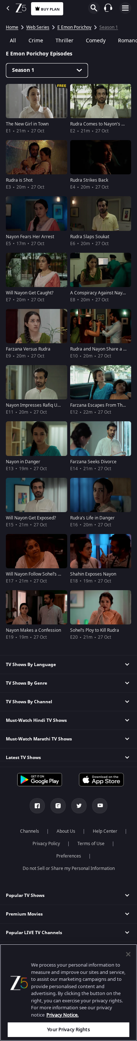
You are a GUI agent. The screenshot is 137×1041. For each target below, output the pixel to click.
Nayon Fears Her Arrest (30, 236)
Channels (29, 831)
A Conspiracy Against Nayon (99, 293)
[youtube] (99, 805)
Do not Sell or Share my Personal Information (69, 868)
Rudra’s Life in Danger (92, 518)
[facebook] (37, 805)
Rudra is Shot (19, 180)
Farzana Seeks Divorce (93, 461)
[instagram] (58, 805)
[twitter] (79, 805)
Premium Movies (24, 914)
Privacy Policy (46, 843)
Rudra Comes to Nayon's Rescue (103, 124)
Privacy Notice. (62, 1014)
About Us (66, 831)
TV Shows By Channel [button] (29, 701)
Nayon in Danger (23, 461)
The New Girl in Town (27, 124)
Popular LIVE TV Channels (34, 932)
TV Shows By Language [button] (31, 664)
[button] (68, 895)
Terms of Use (90, 843)
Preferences (68, 856)
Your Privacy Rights (68, 1029)
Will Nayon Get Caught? (29, 293)
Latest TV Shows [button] (23, 757)
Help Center (105, 831)
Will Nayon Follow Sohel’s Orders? (40, 574)
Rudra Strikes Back (89, 180)
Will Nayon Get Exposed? (31, 518)
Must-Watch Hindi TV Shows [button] (36, 720)
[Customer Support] (108, 7)
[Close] (128, 954)
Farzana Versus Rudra (28, 349)
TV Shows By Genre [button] (26, 683)
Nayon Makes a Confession (33, 630)
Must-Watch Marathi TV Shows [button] (39, 739)
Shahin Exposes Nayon (93, 574)
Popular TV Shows (25, 895)
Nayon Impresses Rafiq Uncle (36, 405)
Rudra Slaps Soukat (89, 236)
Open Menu (125, 8)
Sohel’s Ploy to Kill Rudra (94, 630)
